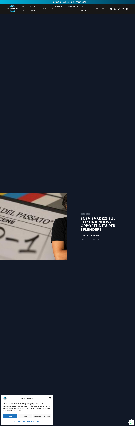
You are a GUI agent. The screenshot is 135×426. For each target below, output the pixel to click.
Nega (25, 416)
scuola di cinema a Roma (33, 421)
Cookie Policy (17, 421)
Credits (51, 9)
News (45, 9)
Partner (96, 9)
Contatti (103, 9)
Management (68, 2)
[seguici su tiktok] (119, 8)
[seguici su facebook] (111, 8)
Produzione (81, 2)
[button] (50, 398)
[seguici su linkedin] (127, 9)
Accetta (10, 416)
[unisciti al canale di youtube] (123, 8)
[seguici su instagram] (115, 8)
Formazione (56, 2)
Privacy (24, 421)
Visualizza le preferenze (42, 416)
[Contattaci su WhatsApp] (131, 422)
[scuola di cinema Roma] (12, 15)
